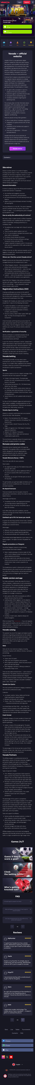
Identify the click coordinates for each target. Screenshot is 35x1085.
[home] (5, 2)
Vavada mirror (17, 148)
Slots (6, 1029)
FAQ (21, 1033)
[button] (33, 10)
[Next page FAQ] (23, 927)
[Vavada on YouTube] (11, 1057)
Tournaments (26, 1029)
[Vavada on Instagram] (3, 1057)
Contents (15, 1033)
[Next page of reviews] (23, 1020)
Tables (17, 1029)
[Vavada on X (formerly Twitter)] (7, 1057)
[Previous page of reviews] (12, 1020)
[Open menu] (32, 2)
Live (11, 1029)
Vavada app (17, 621)
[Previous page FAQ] (12, 927)
